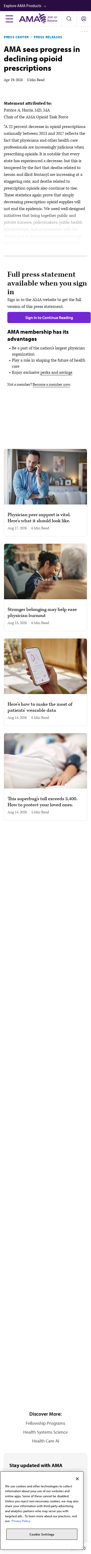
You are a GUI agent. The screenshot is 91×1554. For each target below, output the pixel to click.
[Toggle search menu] (68, 18)
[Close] (77, 1478)
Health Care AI (45, 1441)
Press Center (16, 37)
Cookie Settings (42, 1534)
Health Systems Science (45, 1432)
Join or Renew (52, 19)
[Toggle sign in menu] (84, 19)
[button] (47, 5)
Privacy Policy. (21, 1521)
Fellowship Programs (45, 1423)
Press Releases (48, 37)
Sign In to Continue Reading (49, 317)
